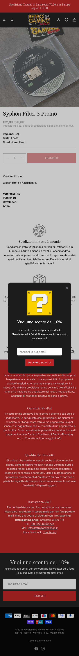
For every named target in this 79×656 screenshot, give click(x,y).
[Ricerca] (12, 20)
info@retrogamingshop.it (43, 527)
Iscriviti (39, 595)
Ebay (71, 391)
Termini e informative (39, 640)
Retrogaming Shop (33, 629)
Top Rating (49, 532)
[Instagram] (43, 648)
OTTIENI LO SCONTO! (39, 362)
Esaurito (51, 158)
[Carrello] (75, 20)
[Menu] (4, 20)
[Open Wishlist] (66, 20)
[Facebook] (36, 648)
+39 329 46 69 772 (42, 523)
